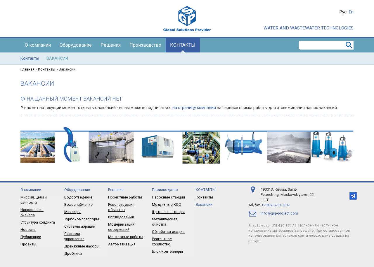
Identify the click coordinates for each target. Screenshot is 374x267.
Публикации (30, 237)
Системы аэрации (79, 226)
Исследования (121, 217)
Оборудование (76, 45)
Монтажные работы (125, 237)
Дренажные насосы (81, 246)
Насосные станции (168, 197)
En (351, 12)
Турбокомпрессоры (81, 219)
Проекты (28, 244)
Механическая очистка (164, 221)
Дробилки (73, 253)
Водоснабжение (78, 204)
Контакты (182, 45)
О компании (38, 45)
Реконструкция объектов (121, 207)
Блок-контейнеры (167, 251)
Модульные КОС (166, 204)
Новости (28, 229)
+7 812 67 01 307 (276, 205)
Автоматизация (122, 244)
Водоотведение (78, 197)
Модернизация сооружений (121, 227)
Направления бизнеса (32, 212)
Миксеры (72, 212)
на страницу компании (194, 107)
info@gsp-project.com (279, 213)
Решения (111, 45)
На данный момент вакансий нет (74, 99)
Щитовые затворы (168, 212)
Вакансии (57, 58)
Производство (145, 45)
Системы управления (74, 236)
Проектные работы (125, 197)
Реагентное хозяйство (162, 241)
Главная (27, 69)
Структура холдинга (37, 222)
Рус (343, 12)
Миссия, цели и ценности (33, 200)
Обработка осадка (168, 231)
